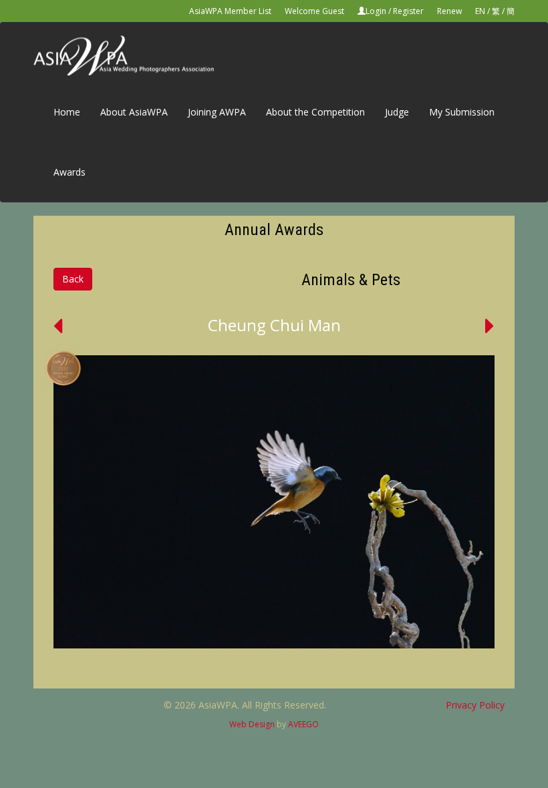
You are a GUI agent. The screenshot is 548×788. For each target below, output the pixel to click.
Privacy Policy (475, 705)
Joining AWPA (217, 112)
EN (480, 11)
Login (376, 11)
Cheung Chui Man (274, 325)
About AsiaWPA (134, 112)
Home (66, 112)
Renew (449, 11)
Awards (69, 172)
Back (73, 278)
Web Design (252, 724)
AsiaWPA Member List (230, 11)
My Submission (462, 112)
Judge (397, 112)
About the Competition (315, 112)
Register (408, 11)
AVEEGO (303, 724)
